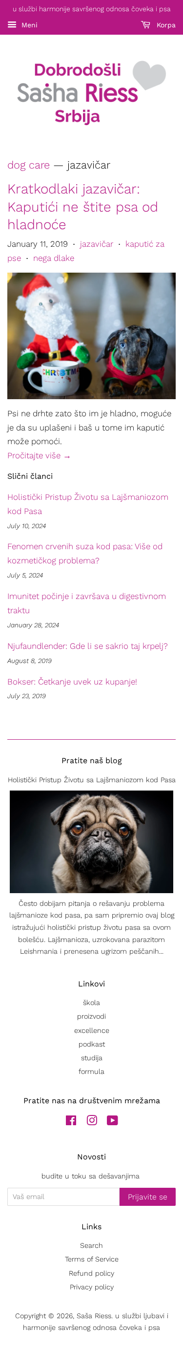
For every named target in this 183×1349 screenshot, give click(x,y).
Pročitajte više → (39, 455)
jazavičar (96, 244)
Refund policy (91, 1273)
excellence (91, 1031)
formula (91, 1072)
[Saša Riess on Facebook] (71, 1122)
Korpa (165, 25)
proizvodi (91, 1016)
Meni (28, 25)
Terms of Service (92, 1259)
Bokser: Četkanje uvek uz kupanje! (72, 681)
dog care (28, 165)
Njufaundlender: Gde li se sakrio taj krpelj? (87, 646)
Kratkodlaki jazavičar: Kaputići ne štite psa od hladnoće (82, 207)
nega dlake (53, 258)
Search (91, 1246)
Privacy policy (92, 1287)
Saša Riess (94, 1316)
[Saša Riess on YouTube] (112, 1122)
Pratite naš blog (91, 760)
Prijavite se (147, 1196)
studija (91, 1058)
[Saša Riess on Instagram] (91, 1122)
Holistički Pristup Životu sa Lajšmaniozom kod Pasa (92, 780)
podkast (92, 1044)
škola (91, 1003)
